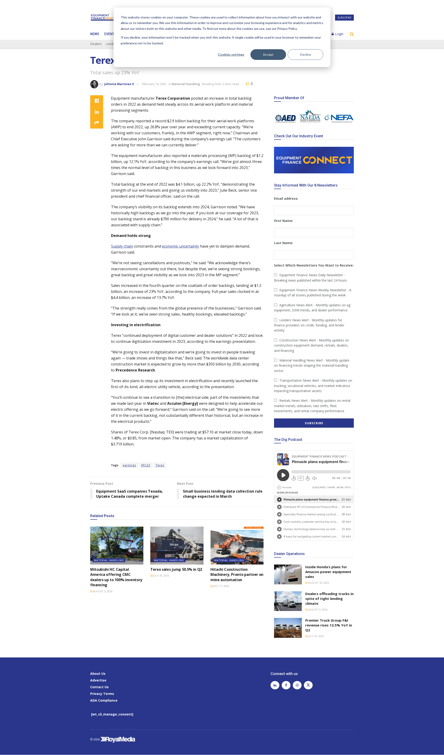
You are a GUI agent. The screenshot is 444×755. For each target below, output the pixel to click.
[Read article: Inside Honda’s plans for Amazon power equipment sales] (288, 574)
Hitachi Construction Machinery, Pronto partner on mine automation (236, 574)
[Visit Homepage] (102, 17)
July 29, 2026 (315, 636)
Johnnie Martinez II (119, 84)
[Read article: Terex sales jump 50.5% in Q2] (177, 546)
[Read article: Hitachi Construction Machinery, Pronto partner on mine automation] (237, 546)
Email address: (286, 198)
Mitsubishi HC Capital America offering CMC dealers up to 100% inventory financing (116, 577)
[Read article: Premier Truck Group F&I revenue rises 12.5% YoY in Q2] (288, 628)
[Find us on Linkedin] (275, 685)
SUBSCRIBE (344, 17)
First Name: (283, 220)
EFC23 (145, 465)
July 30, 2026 (160, 575)
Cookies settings (231, 54)
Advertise (98, 680)
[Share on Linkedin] (96, 111)
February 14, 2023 (154, 84)
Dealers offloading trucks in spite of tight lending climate (329, 598)
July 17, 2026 (221, 586)
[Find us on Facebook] (286, 685)
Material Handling (186, 84)
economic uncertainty (180, 246)
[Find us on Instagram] (297, 685)
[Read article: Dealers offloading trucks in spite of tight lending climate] (288, 601)
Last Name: (283, 243)
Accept (268, 54)
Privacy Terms (102, 693)
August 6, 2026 (317, 609)
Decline (305, 54)
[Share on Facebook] (96, 100)
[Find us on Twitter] (308, 685)
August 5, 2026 (102, 591)
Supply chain (122, 246)
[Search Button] (352, 34)
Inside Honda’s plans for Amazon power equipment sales (328, 572)
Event (109, 34)
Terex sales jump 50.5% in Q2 (176, 569)
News (94, 34)
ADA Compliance (103, 700)
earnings (129, 465)
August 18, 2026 (318, 582)
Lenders (112, 44)
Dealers (96, 44)
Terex (160, 465)
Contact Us (99, 687)
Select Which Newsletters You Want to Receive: (314, 265)
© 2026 (95, 739)
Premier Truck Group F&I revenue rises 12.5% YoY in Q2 (328, 625)
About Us (97, 673)
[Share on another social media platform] (96, 123)
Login (338, 34)
